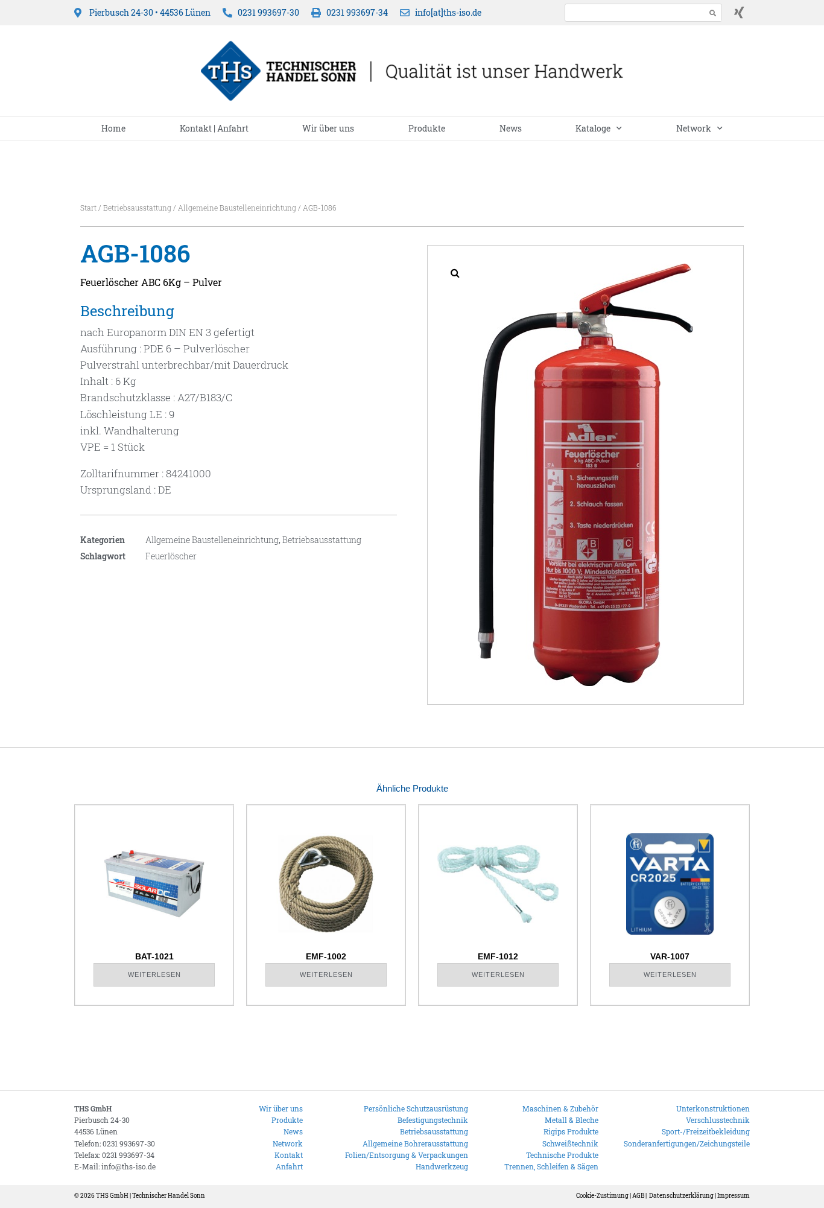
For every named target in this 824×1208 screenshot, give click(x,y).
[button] (455, 273)
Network (693, 128)
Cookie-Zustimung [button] (602, 1196)
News (510, 128)
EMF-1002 (326, 956)
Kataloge (592, 128)
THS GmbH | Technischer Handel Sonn (150, 1196)
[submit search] (713, 13)
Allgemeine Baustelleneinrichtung (237, 207)
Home (113, 128)
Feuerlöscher (171, 556)
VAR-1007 (669, 956)
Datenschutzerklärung (681, 1196)
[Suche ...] (632, 12)
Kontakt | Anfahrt (214, 128)
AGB (638, 1196)
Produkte (426, 128)
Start (88, 207)
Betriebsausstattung (137, 207)
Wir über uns (328, 128)
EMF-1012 (498, 956)
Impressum (733, 1196)
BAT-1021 (154, 956)
